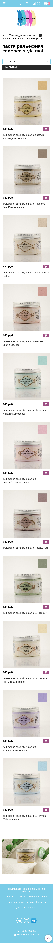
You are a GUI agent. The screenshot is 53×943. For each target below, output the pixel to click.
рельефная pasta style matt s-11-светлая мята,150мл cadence (24, 412)
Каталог (30, 902)
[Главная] (4, 35)
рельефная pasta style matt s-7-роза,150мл (26, 548)
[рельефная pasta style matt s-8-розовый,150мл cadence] (26, 445)
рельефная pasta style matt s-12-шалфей (25, 613)
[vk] (19, 920)
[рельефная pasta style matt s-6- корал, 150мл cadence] (26, 307)
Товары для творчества (22, 35)
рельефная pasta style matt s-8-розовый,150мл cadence (20, 481)
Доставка (21, 907)
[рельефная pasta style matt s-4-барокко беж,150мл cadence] (26, 170)
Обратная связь (15, 902)
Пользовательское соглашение (23, 896)
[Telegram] (34, 920)
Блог (44, 896)
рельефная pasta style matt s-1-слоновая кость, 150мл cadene (25, 680)
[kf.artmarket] (26, 17)
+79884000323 (28, 931)
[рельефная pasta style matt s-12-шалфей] (26, 579)
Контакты (41, 902)
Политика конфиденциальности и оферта (26, 890)
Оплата (32, 907)
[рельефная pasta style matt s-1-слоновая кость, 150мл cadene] (26, 644)
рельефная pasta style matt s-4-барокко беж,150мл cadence (24, 206)
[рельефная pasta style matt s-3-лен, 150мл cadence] (26, 238)
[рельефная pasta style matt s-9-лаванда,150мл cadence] (26, 713)
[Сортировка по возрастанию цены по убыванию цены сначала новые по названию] (26, 61)
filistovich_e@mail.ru (28, 934)
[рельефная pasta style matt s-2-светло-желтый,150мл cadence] (26, 101)
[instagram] (26, 920)
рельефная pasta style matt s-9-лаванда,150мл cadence (20, 749)
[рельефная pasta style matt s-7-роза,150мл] (26, 514)
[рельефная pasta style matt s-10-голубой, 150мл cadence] (26, 782)
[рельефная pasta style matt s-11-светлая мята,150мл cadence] (26, 376)
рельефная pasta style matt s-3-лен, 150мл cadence (26, 274)
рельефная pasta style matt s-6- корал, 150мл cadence (23, 343)
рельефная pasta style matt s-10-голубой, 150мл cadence (25, 818)
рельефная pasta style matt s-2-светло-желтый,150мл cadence (24, 137)
